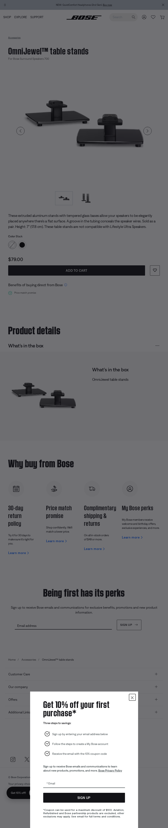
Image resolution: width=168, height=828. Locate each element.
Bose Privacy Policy (110, 770)
